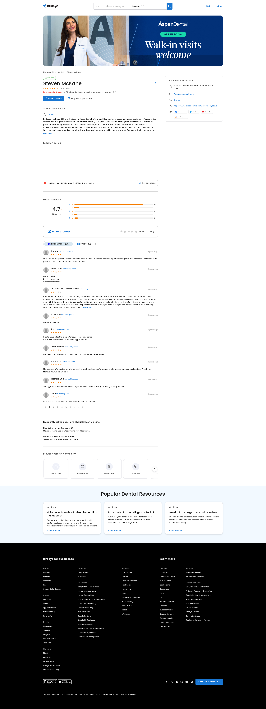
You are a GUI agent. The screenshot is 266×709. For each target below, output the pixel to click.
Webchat (47, 599)
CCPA (98, 694)
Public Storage (128, 601)
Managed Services (193, 572)
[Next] (154, 469)
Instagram (182, 117)
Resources (164, 589)
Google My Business (86, 620)
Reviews (46, 576)
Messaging (48, 626)
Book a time (165, 585)
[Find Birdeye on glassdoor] (192, 682)
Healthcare (126, 585)
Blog (162, 593)
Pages (45, 585)
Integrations (48, 661)
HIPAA (92, 694)
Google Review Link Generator (198, 595)
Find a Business (192, 603)
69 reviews (65, 88)
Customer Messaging (87, 603)
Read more (48, 133)
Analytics (47, 657)
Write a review (214, 6)
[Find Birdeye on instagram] (182, 682)
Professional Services (195, 576)
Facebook (182, 112)
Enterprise (82, 576)
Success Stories (166, 610)
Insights (46, 634)
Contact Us (165, 626)
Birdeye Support (192, 612)
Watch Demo (165, 581)
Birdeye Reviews (167, 614)
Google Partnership (51, 665)
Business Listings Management (91, 628)
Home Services (128, 589)
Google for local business (88, 587)
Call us (177, 100)
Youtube (208, 112)
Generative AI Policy (111, 694)
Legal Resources (167, 622)
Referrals (47, 581)
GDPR (86, 694)
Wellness (126, 614)
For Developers (192, 607)
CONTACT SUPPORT (209, 681)
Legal (124, 593)
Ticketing (47, 643)
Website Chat (84, 612)
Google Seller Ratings (52, 589)
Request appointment (82, 98)
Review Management (87, 591)
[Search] (169, 6)
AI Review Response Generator (199, 591)
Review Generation (86, 595)
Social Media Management (89, 637)
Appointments (49, 607)
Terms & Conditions (51, 694)
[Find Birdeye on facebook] (167, 682)
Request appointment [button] (184, 94)
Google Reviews (84, 616)
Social (45, 603)
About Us (164, 572)
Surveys (46, 630)
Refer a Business (193, 616)
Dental (60, 72)
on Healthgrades (66, 251)
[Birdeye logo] (51, 6)
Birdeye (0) (85, 244)
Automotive (127, 572)
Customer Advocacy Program (198, 620)
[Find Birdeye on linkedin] (177, 682)
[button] (83, 407)
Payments (47, 616)
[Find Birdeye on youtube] (187, 682)
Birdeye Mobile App (51, 670)
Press (162, 597)
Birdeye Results (166, 618)
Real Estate (127, 605)
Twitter (195, 112)
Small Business (84, 572)
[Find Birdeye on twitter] (172, 682)
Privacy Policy (67, 694)
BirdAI (45, 653)
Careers (163, 605)
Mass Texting (49, 612)
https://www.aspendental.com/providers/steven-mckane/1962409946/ (196, 106)
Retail (124, 610)
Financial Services (129, 581)
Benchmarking (49, 638)
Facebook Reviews (85, 624)
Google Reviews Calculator (197, 587)
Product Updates (167, 601)
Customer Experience (87, 632)
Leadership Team (167, 576)
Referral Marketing (85, 607)
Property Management (131, 597)
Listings (46, 572)
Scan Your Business (194, 599)
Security (78, 694)
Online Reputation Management (91, 599)
